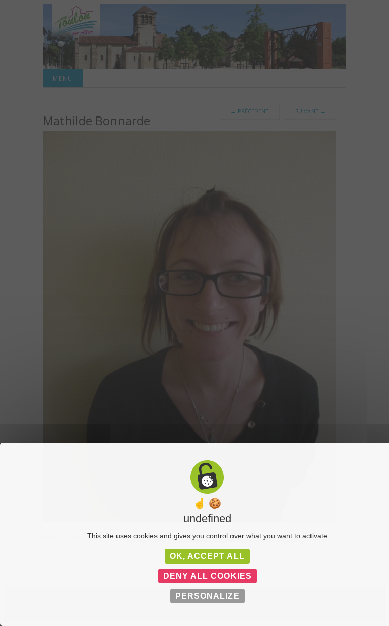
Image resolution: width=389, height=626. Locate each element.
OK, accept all (207, 556)
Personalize (207, 596)
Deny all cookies (207, 576)
